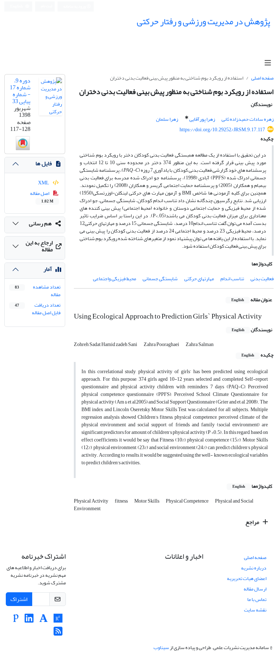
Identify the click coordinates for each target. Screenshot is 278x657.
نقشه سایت (255, 610)
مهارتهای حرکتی (199, 278)
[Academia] (44, 620)
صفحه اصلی (262, 78)
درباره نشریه (253, 568)
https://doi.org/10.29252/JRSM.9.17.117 (222, 130)
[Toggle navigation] (268, 63)
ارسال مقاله (255, 589)
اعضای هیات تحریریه (246, 578)
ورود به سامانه (75, 6)
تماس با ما (256, 599)
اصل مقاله (42, 196)
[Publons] (16, 620)
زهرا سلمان (167, 119)
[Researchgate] (58, 620)
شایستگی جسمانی (160, 278)
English (17, 6)
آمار (47, 269)
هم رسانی (40, 223)
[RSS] (58, 633)
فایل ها (43, 163)
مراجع (252, 522)
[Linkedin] (29, 620)
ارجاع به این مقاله (39, 246)
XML (44, 183)
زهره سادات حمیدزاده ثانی (248, 119)
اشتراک (19, 599)
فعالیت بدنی (262, 278)
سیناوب (161, 647)
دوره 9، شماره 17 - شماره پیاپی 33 (20, 91)
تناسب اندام (232, 278)
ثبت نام (46, 6)
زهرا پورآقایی (202, 119)
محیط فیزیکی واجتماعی (114, 278)
